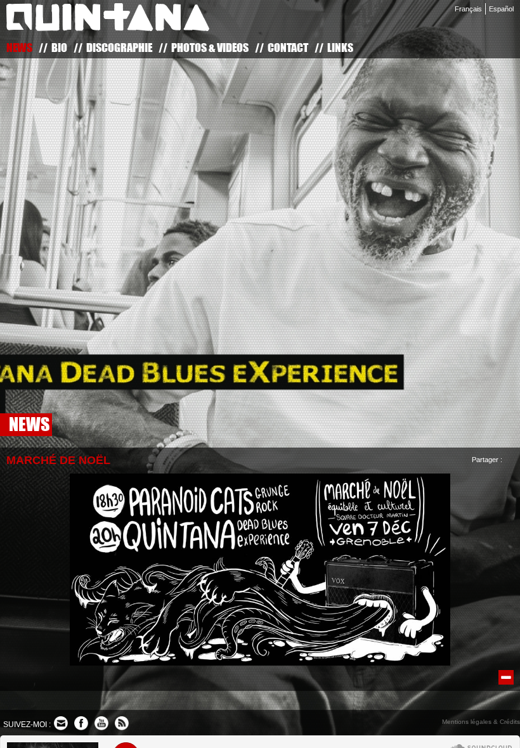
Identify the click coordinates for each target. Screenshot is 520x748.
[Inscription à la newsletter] (61, 723)
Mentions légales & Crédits (481, 721)
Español (501, 9)
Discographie (119, 47)
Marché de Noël (58, 460)
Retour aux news (506, 677)
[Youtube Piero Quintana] (101, 723)
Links (340, 47)
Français (468, 9)
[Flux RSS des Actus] (122, 723)
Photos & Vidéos (210, 47)
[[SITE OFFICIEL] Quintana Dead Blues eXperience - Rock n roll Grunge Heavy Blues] (107, 19)
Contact (288, 47)
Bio (59, 47)
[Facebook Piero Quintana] (81, 723)
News (19, 47)
